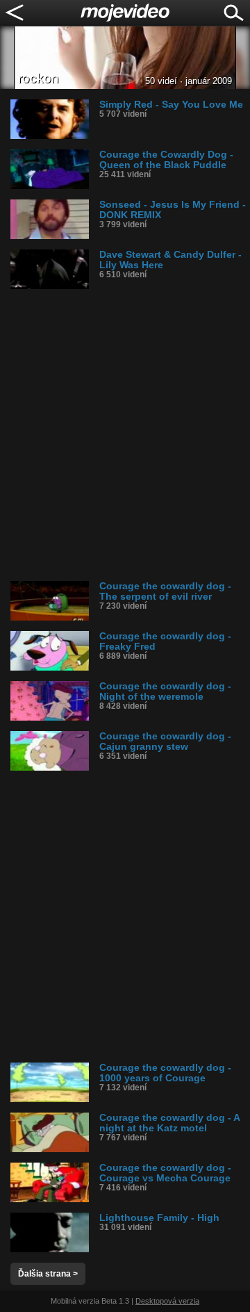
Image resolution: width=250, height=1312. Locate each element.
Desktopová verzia (167, 1301)
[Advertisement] (125, 435)
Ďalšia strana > (48, 1274)
